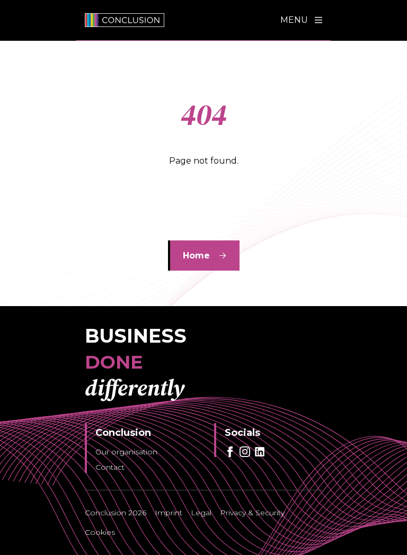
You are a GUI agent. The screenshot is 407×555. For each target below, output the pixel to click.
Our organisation (126, 451)
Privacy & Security (252, 512)
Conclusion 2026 (115, 512)
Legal (201, 512)
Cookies (100, 532)
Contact (110, 467)
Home (196, 255)
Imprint (168, 512)
